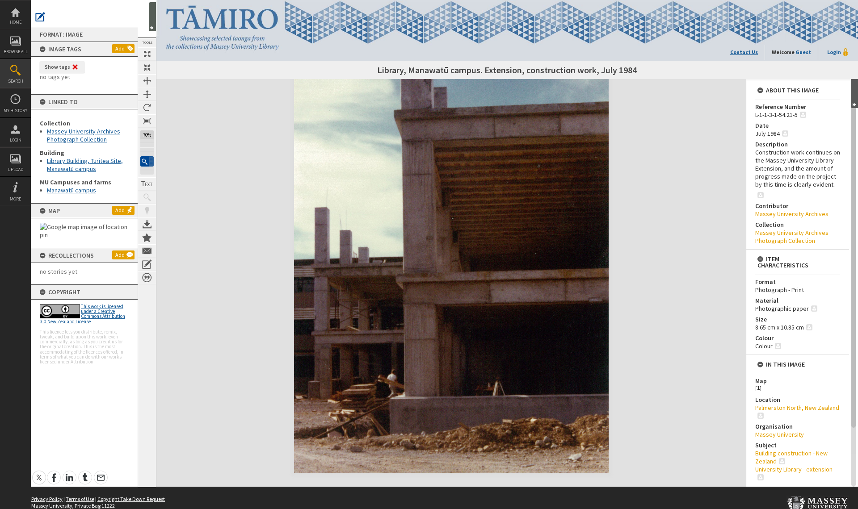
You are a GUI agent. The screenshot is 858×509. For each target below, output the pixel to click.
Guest (803, 52)
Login (15, 140)
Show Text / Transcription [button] (147, 184)
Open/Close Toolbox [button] (152, 16)
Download (147, 224)
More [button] (15, 199)
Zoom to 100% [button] (147, 121)
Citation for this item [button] (147, 277)
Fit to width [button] (147, 81)
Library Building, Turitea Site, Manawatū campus (85, 165)
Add (120, 48)
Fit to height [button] (147, 94)
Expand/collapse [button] (854, 93)
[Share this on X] (39, 473)
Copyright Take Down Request (131, 499)
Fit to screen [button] (147, 67)
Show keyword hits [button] (147, 197)
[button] (147, 161)
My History (15, 110)
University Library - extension (794, 469)
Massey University (779, 434)
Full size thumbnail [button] (147, 54)
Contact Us (744, 52)
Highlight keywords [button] (147, 210)
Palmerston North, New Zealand (797, 408)
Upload (15, 169)
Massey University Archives (792, 214)
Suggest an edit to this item (40, 17)
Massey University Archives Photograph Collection (83, 135)
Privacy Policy (47, 499)
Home (15, 22)
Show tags (57, 66)
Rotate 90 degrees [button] (147, 107)
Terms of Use (80, 499)
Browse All (16, 51)
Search (15, 81)
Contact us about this (147, 251)
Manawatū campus (71, 190)
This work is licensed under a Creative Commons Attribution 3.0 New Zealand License (82, 314)
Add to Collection (147, 237)
